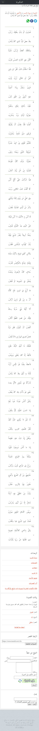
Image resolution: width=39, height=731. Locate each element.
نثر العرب (34, 573)
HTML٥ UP (19, 727)
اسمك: (35, 657)
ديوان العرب (27, 13)
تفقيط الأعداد (33, 578)
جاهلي (31, 622)
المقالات (34, 568)
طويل (31, 612)
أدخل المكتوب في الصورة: (29, 674)
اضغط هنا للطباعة (19, 627)
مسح (29, 704)
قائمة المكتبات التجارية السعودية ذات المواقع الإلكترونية (21, 588)
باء (32, 617)
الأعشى (19, 13)
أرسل (34, 704)
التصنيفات (34, 562)
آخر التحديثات (33, 583)
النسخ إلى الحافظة (31, 644)
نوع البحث (34, 701)
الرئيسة (35, 13)
